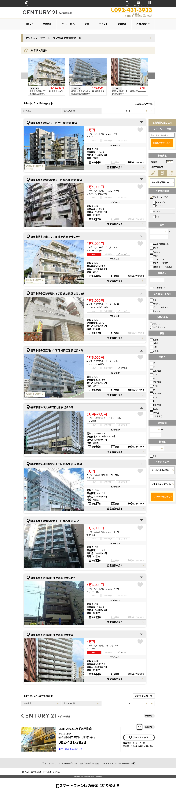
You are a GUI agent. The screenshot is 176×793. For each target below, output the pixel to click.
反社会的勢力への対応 (89, 763)
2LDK (155, 386)
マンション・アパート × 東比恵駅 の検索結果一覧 (53, 38)
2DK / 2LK (157, 382)
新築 (155, 455)
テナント (103, 24)
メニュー (149, 5)
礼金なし (156, 251)
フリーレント (158, 259)
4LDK (155, 408)
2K (154, 378)
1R (154, 363)
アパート (159, 205)
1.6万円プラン (159, 327)
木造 (155, 347)
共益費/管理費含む (161, 244)
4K (154, 401)
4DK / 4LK (157, 405)
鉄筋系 (156, 339)
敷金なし (156, 247)
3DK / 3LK (157, 393)
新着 (155, 299)
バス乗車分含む (159, 287)
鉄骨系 (156, 343)
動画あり (156, 303)
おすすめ (156, 311)
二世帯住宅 (157, 416)
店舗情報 (148, 727)
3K (154, 389)
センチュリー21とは (124, 763)
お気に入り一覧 (144, 103)
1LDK (155, 374)
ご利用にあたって (48, 763)
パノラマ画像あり (160, 307)
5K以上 (156, 412)
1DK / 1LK (157, 370)
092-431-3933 (72, 742)
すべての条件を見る (160, 470)
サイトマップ (107, 763)
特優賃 (156, 255)
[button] (151, 76)
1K (154, 367)
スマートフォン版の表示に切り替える (89, 785)
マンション (160, 202)
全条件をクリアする (162, 484)
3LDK (155, 397)
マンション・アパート (162, 197)
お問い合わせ (138, 5)
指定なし (156, 323)
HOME (27, 5)
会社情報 (122, 24)
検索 (127, 5)
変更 (169, 162)
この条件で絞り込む (161, 143)
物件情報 (47, 24)
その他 (156, 350)
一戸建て (156, 211)
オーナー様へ (68, 24)
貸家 (157, 216)
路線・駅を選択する (160, 182)
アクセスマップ (140, 737)
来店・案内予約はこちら (70, 749)
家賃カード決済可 (160, 263)
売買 (87, 24)
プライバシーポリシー (68, 763)
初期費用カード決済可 (162, 267)
